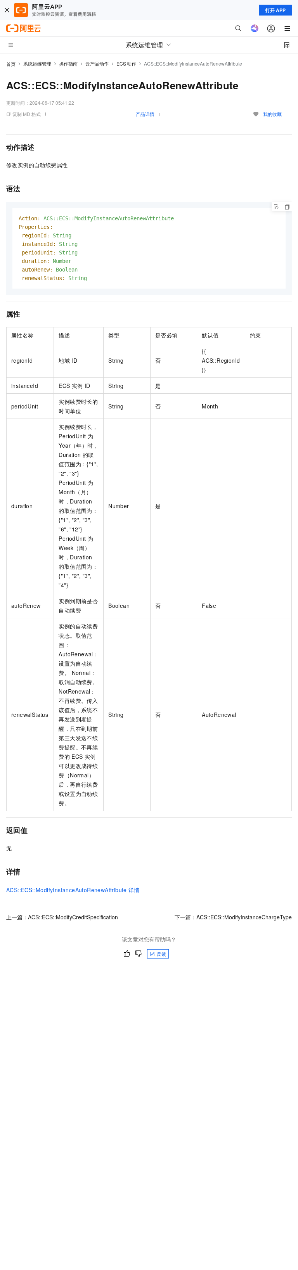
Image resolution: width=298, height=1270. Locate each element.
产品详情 (145, 114)
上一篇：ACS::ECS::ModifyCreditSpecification (62, 917)
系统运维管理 (37, 63)
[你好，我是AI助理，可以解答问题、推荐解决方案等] (254, 28)
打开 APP (275, 10)
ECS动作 (126, 63)
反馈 (161, 953)
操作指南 (68, 63)
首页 (11, 64)
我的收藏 (272, 114)
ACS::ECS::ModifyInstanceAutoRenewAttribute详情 (73, 890)
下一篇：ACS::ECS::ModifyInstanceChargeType (233, 917)
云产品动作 (97, 63)
